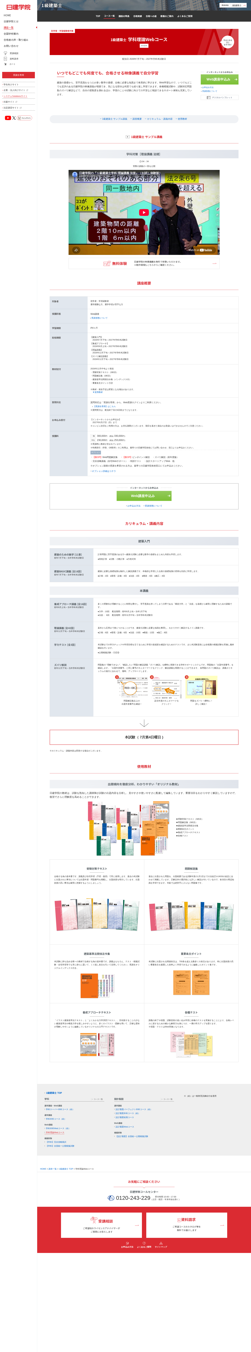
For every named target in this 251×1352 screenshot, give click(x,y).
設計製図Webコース (125, 1127)
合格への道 (151, 16)
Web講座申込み (219, 79)
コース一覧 (109, 15)
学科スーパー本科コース (60, 1109)
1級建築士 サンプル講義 (114, 119)
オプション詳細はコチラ (104, 471)
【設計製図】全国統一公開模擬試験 (132, 1136)
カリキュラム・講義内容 (160, 119)
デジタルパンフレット (222, 97)
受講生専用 (18, 75)
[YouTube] (8, 118)
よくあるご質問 (184, 16)
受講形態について (209, 91)
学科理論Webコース (55, 1132)
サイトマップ (161, 1247)
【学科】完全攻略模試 (56, 1142)
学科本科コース (56, 1119)
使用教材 (182, 119)
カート (12, 64)
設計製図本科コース (128, 1113)
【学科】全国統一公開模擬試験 (60, 1146)
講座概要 (137, 119)
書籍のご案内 (166, 16)
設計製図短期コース (125, 1117)
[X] (14, 118)
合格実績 (137, 16)
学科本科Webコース (58, 1128)
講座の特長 (124, 16)
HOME (43, 1169)
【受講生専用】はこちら (104, 406)
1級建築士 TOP (54, 1092)
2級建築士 (232, 5)
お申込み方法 (208, 87)
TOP (98, 16)
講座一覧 (53, 1169)
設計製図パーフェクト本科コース (134, 1109)
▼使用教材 (98, 392)
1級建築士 (52, 5)
